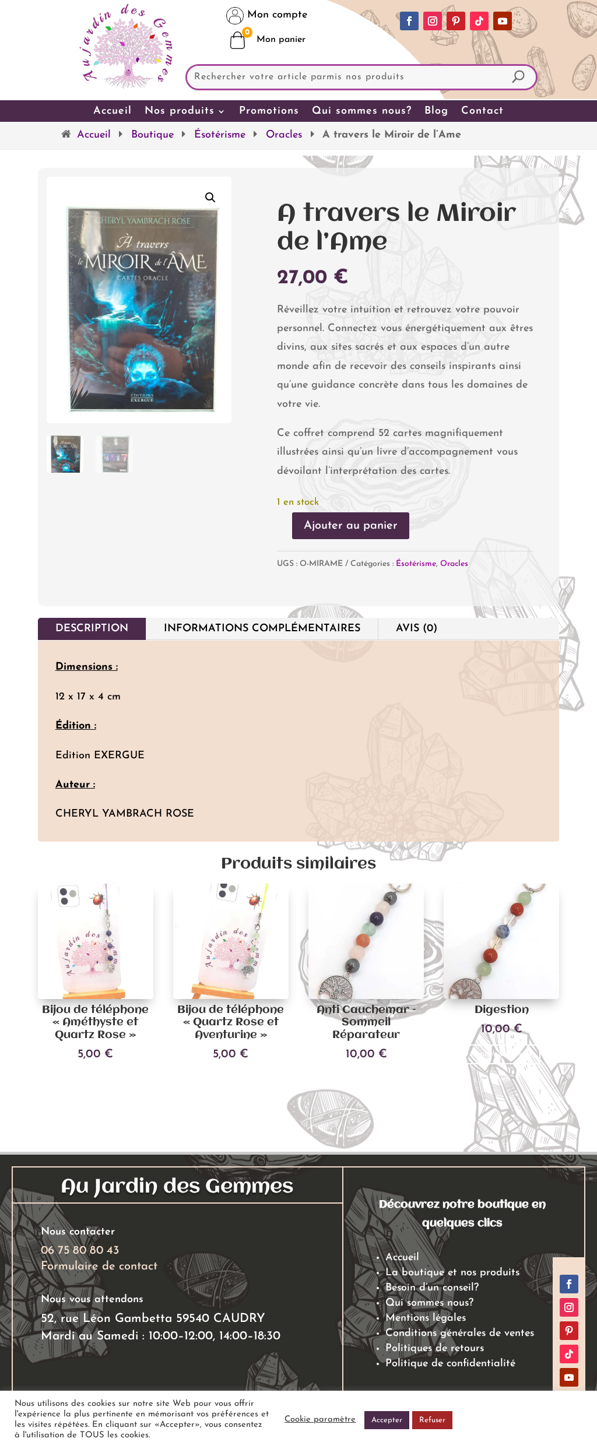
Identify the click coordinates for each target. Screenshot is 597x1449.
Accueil (112, 111)
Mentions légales (425, 1318)
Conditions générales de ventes (459, 1333)
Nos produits (180, 111)
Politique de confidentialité (450, 1364)
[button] (210, 197)
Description (91, 629)
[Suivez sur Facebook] (409, 21)
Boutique (152, 135)
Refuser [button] (432, 1420)
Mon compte (275, 15)
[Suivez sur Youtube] (502, 21)
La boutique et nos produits (452, 1273)
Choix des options (95, 1079)
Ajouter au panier (351, 526)
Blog (436, 111)
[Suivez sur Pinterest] (456, 21)
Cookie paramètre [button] (320, 1419)
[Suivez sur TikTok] (479, 21)
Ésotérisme (219, 135)
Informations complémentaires (262, 629)
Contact (482, 111)
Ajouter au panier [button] (366, 1079)
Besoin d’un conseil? (432, 1288)
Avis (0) (416, 629)
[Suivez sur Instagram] (432, 21)
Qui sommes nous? (362, 111)
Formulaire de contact (99, 1266)
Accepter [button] (386, 1420)
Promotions (269, 111)
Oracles (284, 135)
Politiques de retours (434, 1349)
